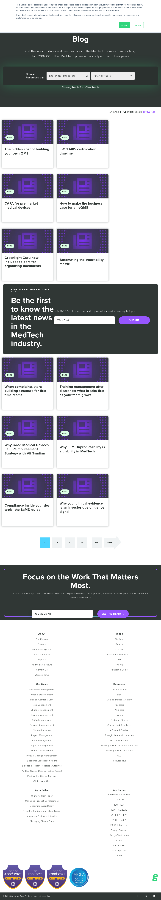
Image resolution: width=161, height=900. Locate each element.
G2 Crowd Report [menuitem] (119, 740)
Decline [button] (137, 25)
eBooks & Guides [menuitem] (119, 730)
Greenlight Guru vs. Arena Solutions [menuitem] (119, 745)
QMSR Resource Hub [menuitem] (119, 794)
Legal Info (46, 896)
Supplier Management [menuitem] (42, 745)
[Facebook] (138, 896)
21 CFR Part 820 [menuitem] (119, 815)
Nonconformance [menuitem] (42, 730)
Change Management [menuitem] (42, 710)
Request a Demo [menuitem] (119, 669)
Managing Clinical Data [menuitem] (42, 821)
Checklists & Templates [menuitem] (119, 725)
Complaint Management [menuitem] (42, 725)
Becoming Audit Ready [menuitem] (42, 806)
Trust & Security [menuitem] (42, 654)
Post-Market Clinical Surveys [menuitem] (41, 776)
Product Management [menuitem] (42, 750)
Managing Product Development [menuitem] (41, 801)
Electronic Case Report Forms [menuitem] (42, 760)
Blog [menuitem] (119, 694)
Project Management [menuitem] (42, 735)
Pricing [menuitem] (119, 664)
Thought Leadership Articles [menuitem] (119, 735)
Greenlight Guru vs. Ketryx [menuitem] (119, 750)
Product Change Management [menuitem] (41, 755)
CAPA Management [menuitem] (42, 720)
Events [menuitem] (119, 715)
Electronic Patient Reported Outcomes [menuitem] (42, 765)
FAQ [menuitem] (119, 755)
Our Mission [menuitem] (42, 639)
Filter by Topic (102, 76)
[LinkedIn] (146, 896)
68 (96, 542)
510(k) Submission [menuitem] (119, 825)
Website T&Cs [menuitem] (42, 675)
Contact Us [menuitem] (41, 669)
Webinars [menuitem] (119, 710)
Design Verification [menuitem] (119, 835)
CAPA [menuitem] (119, 840)
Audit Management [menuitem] (42, 740)
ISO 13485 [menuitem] (119, 799)
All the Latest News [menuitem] (42, 664)
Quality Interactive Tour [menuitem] (119, 654)
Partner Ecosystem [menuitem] (41, 649)
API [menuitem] (119, 659)
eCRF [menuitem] (119, 855)
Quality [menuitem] (119, 644)
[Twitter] (154, 896)
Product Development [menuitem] (42, 694)
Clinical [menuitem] (119, 649)
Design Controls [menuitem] (119, 830)
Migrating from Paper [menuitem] (42, 796)
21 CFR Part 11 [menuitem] (119, 820)
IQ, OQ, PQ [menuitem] (119, 845)
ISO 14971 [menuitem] (119, 805)
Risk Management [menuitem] (42, 705)
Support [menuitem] (42, 659)
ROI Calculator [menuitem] (119, 689)
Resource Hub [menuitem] (119, 760)
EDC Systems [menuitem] (119, 850)
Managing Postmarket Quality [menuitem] (42, 816)
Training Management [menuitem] (42, 715)
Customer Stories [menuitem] (119, 720)
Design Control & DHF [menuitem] (41, 699)
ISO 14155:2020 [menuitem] (119, 810)
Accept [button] (124, 25)
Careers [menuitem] (42, 644)
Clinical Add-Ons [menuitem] (41, 781)
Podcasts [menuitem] (119, 705)
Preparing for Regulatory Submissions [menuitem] (42, 811)
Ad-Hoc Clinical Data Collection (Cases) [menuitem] (42, 771)
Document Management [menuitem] (41, 689)
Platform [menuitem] (119, 639)
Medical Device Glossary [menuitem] (119, 699)
